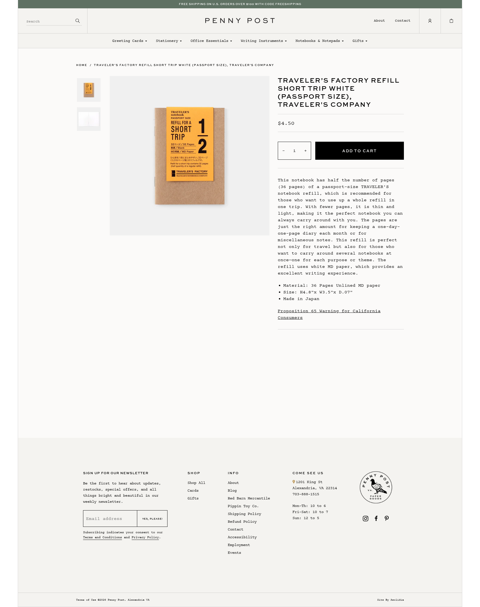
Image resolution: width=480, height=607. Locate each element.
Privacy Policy (145, 537)
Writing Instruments (262, 41)
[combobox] (50, 20)
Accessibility (242, 537)
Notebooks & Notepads (318, 41)
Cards (193, 490)
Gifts (358, 41)
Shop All (196, 483)
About (379, 20)
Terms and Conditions (102, 537)
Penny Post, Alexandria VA (128, 599)
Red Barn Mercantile (249, 498)
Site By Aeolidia (390, 599)
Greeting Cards (127, 41)
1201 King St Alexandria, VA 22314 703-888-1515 (314, 488)
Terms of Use (86, 599)
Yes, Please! (152, 518)
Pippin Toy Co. (243, 506)
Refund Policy (242, 521)
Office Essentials (209, 41)
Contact (403, 20)
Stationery (167, 41)
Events (234, 552)
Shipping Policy (244, 514)
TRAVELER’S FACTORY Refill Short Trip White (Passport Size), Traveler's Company (184, 65)
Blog (232, 490)
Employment (239, 545)
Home (81, 65)
